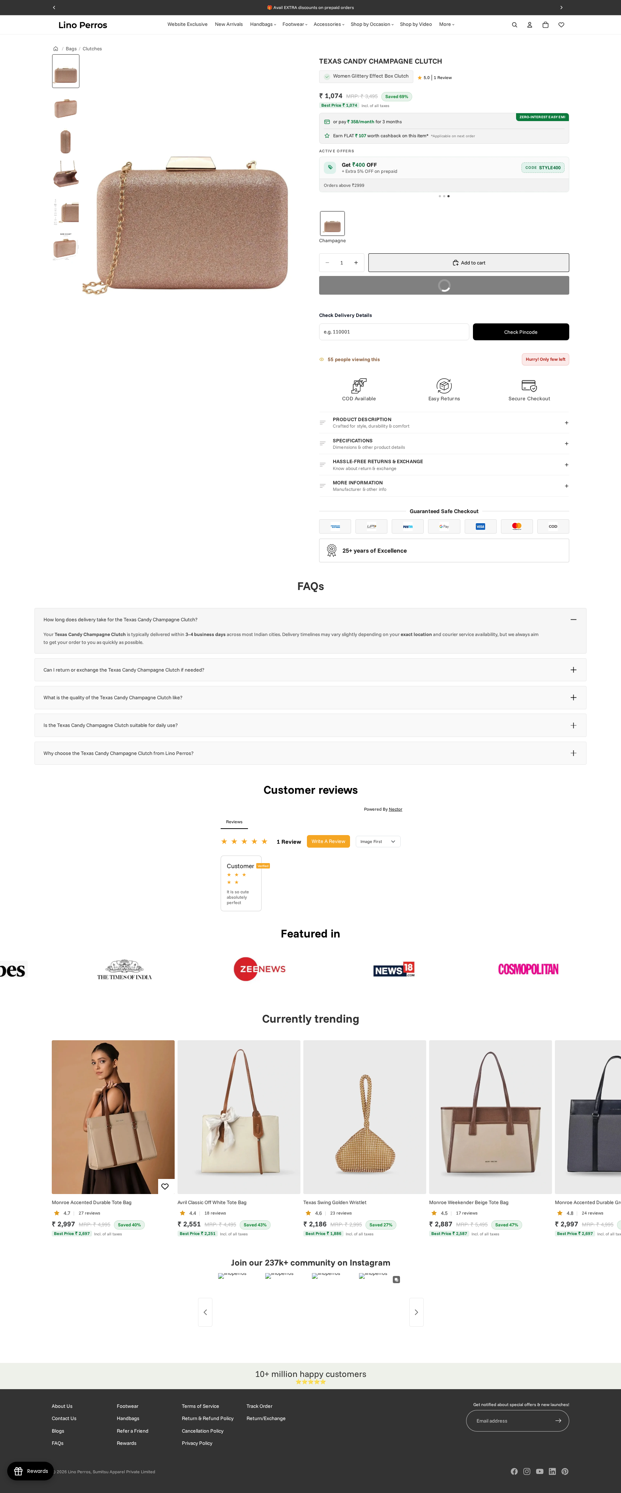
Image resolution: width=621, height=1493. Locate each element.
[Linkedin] (552, 1471)
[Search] (515, 25)
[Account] (530, 25)
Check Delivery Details (345, 315)
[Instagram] (527, 1471)
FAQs (58, 1443)
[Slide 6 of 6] (66, 247)
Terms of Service (200, 1406)
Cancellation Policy (203, 1431)
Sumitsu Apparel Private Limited (124, 1471)
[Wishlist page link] (561, 25)
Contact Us (64, 1418)
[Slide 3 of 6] (66, 141)
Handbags (128, 1418)
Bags (71, 48)
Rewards (127, 1443)
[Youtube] (539, 1471)
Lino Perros (79, 1471)
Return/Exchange (266, 1418)
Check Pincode (521, 332)
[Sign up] (558, 1420)
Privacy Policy (197, 1443)
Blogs (58, 1431)
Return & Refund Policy (208, 1418)
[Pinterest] (565, 1471)
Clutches (92, 48)
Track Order (259, 1406)
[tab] (440, 196)
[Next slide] (561, 1139)
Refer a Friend (132, 1431)
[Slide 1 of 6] (66, 71)
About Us (62, 1406)
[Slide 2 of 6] (66, 106)
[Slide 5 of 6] (66, 212)
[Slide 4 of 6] (66, 177)
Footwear (127, 1406)
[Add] (163, 1182)
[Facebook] (514, 1471)
